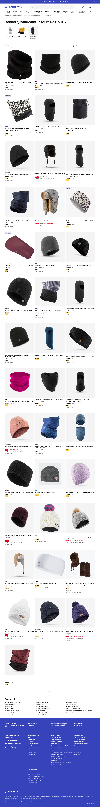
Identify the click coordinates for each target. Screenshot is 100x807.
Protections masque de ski (73, 708)
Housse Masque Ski (10, 704)
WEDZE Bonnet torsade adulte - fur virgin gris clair (80, 537)
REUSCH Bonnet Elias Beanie (43, 537)
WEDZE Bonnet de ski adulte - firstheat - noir (79, 82)
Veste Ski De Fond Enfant (42, 712)
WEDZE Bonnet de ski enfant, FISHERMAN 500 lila (80, 492)
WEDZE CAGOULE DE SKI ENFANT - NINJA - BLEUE (49, 355)
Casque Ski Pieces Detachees (43, 708)
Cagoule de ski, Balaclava (33, 37)
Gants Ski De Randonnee (42, 702)
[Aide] (86, 7)
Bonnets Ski (10, 36)
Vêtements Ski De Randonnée (12, 710)
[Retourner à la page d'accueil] (14, 7)
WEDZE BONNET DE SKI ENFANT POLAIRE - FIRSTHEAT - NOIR (17, 356)
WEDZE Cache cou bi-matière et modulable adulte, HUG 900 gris (48, 311)
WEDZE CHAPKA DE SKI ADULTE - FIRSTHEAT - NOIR (50, 173)
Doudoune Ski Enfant (71, 702)
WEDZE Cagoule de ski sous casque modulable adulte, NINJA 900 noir (80, 175)
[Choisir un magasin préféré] (83, 7)
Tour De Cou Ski (21, 36)
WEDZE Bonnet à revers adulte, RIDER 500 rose (18, 446)
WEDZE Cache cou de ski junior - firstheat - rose (19, 401)
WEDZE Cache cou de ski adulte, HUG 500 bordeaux (17, 679)
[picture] (19, 65)
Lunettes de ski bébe (10, 714)
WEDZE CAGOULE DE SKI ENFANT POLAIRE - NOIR (80, 309)
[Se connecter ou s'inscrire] (90, 7)
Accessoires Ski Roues (72, 706)
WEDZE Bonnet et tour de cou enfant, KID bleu (79, 446)
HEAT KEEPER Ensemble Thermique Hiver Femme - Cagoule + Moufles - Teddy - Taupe (80, 584)
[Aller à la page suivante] (55, 691)
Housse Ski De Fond (10, 706)
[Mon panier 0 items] (93, 7)
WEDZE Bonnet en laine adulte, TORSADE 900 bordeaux (18, 536)
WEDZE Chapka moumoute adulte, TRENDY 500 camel (19, 584)
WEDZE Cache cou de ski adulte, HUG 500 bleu (18, 221)
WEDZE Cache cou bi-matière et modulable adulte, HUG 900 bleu (48, 447)
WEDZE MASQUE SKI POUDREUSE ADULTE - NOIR (49, 400)
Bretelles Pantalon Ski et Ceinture (13, 702)
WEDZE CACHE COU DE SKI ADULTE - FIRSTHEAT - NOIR (19, 83)
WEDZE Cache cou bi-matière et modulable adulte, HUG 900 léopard (18, 129)
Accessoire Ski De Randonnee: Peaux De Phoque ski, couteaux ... (83, 710)
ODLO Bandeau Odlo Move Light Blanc (46, 583)
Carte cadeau (90, 12)
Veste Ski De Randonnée (42, 706)
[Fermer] (94, 2)
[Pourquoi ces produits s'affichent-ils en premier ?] (73, 46)
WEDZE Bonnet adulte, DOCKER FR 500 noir (78, 266)
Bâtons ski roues (40, 704)
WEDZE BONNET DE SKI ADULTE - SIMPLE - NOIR (18, 310)
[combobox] (90, 46)
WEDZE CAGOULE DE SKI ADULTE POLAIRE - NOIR (49, 127)
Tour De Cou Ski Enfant (41, 714)
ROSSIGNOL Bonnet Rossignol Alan (45, 492)
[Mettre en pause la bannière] (92, 2)
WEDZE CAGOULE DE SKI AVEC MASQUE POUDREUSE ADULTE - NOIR (77, 400)
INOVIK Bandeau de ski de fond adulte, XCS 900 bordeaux (19, 266)
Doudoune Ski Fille (71, 712)
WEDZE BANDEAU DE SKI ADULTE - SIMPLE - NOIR (19, 492)
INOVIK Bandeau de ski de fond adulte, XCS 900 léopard (80, 221)
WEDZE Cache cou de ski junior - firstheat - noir (49, 83)
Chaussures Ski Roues (10, 712)
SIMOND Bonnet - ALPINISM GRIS (44, 266)
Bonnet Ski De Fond (71, 704)
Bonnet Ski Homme (40, 710)
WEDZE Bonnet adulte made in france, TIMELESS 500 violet (80, 632)
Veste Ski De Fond (9, 708)
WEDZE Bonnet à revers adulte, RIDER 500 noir (18, 174)
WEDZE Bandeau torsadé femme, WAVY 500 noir (80, 356)
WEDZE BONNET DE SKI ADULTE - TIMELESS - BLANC (19, 631)
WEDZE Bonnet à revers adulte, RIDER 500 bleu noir (49, 632)
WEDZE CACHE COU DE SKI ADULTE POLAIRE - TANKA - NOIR (79, 129)
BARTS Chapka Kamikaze (42, 221)
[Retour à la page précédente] (44, 691)
